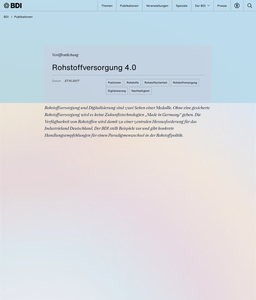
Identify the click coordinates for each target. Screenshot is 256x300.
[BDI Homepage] (13, 5)
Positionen (114, 82)
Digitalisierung (117, 91)
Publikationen (23, 17)
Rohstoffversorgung (185, 82)
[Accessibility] (237, 5)
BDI (6, 17)
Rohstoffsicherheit (155, 82)
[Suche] (249, 5)
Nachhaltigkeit (141, 91)
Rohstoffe (133, 82)
